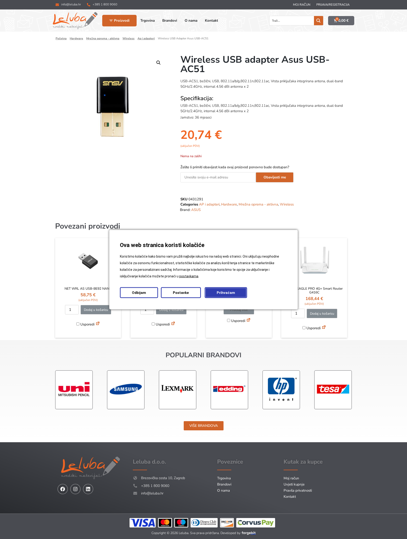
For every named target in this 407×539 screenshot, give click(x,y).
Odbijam (139, 292)
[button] (158, 62)
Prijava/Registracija (333, 5)
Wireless (128, 38)
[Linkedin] (88, 489)
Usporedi (86, 324)
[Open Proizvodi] (111, 20)
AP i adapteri (146, 38)
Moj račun (301, 5)
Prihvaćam (226, 292)
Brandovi (224, 484)
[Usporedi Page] (97, 324)
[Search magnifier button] (318, 20)
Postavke (181, 292)
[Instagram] (75, 489)
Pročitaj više (239, 310)
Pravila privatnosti (298, 490)
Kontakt (290, 496)
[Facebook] (62, 489)
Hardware (76, 38)
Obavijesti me (275, 177)
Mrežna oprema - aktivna (102, 38)
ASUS (196, 209)
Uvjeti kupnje (294, 484)
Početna (61, 38)
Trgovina (224, 478)
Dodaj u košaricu (96, 310)
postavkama (188, 276)
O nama (223, 490)
